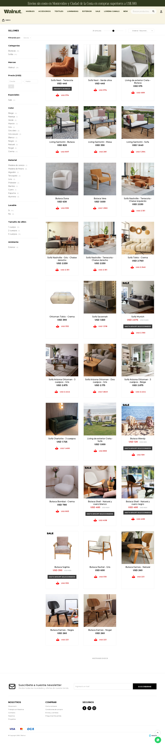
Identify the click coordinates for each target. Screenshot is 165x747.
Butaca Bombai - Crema (62, 501)
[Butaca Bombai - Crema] (62, 482)
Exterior (87, 11)
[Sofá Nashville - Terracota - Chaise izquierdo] (137, 179)
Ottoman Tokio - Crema (62, 316)
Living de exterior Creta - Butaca (138, 81)
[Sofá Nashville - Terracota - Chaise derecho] (100, 238)
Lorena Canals (111, 11)
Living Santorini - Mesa (100, 142)
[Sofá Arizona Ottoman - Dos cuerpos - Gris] (100, 360)
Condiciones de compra (54, 709)
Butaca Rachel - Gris (99, 567)
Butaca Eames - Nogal (100, 630)
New (125, 11)
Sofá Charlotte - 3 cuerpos (62, 438)
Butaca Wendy (137, 438)
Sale (98, 11)
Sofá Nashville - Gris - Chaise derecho (62, 258)
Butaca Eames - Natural (137, 567)
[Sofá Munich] (137, 297)
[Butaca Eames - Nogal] (100, 610)
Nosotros (11, 716)
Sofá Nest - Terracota (62, 80)
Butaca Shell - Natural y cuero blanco (100, 502)
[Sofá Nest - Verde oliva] (100, 60)
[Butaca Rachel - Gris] (100, 547)
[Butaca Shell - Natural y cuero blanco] (100, 482)
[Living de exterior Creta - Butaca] (137, 60)
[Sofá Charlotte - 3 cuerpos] (62, 419)
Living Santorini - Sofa (137, 142)
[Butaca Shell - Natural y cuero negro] (137, 482)
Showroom (12, 706)
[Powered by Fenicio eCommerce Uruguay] (153, 735)
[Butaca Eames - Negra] (62, 610)
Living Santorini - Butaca (62, 142)
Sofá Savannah (100, 316)
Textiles (59, 11)
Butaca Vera (100, 198)
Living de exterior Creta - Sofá (100, 439)
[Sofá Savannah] (100, 297)
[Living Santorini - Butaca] (62, 122)
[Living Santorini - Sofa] (137, 122)
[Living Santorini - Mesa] (100, 122)
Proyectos (12, 719)
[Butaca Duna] (62, 179)
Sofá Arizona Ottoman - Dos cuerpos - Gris (100, 380)
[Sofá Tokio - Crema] (137, 238)
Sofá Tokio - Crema (138, 257)
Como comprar (51, 706)
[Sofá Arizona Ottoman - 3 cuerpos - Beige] (137, 360)
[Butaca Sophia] (62, 547)
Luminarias (72, 11)
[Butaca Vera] (100, 179)
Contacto (11, 713)
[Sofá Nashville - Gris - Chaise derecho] (62, 238)
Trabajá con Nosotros (16, 709)
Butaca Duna (62, 198)
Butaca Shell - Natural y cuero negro (138, 502)
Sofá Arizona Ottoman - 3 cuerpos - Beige (137, 380)
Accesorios (44, 11)
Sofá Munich (137, 316)
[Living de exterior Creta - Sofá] (100, 419)
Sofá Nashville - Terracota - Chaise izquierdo (138, 199)
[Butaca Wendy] (137, 419)
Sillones (26, 38)
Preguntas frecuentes (53, 716)
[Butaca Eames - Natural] (137, 547)
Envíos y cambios (51, 713)
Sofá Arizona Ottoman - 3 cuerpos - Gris (62, 380)
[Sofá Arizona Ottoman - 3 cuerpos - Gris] (62, 360)
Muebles (30, 11)
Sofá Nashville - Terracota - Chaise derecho (100, 258)
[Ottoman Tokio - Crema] (62, 297)
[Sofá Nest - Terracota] (62, 60)
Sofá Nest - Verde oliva (100, 80)
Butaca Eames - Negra (62, 630)
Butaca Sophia (62, 567)
